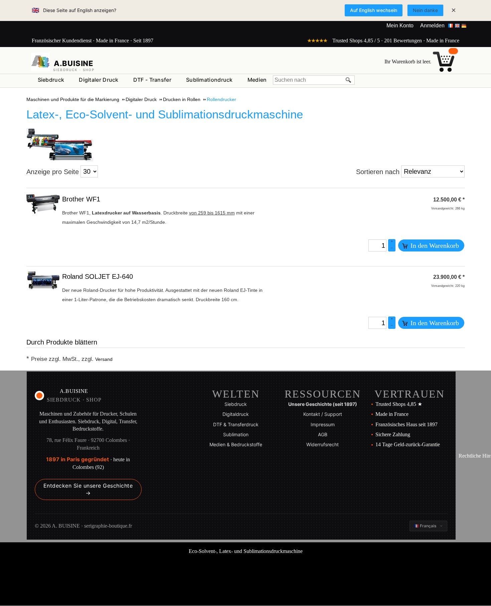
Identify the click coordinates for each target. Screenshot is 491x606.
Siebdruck (51, 79)
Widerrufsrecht (322, 444)
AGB (322, 434)
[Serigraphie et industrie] (40, 62)
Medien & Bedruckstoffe (235, 444)
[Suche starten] (349, 80)
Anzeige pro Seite (52, 171)
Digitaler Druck (99, 79)
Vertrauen (409, 394)
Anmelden (432, 25)
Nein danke (425, 10)
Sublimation (236, 434)
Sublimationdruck (209, 79)
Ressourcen (323, 394)
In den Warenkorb (434, 245)
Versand (104, 359)
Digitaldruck (235, 414)
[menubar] (152, 81)
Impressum (323, 424)
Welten (236, 394)
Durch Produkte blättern (61, 342)
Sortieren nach (377, 171)
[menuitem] (51, 80)
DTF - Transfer (152, 79)
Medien (257, 79)
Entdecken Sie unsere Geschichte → (88, 489)
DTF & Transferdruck (236, 424)
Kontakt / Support (322, 414)
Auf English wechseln (373, 10)
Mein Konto (400, 25)
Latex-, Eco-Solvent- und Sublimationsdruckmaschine (164, 114)
